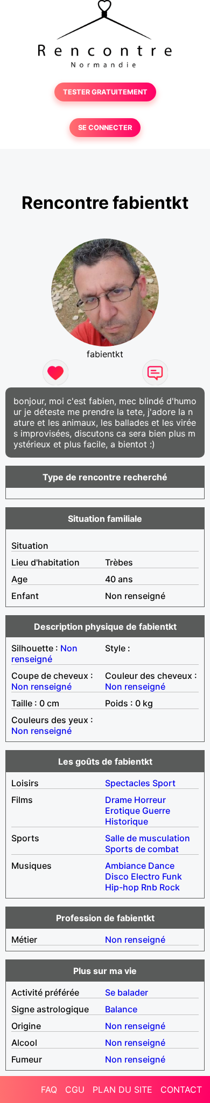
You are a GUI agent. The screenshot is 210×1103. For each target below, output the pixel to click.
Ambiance (125, 865)
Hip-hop (122, 887)
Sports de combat (142, 848)
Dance (161, 865)
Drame (118, 799)
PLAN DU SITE (122, 1089)
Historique (126, 821)
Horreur (150, 799)
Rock (169, 887)
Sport (164, 783)
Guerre (156, 810)
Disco (117, 876)
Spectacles (127, 783)
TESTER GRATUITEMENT (105, 92)
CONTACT (181, 1089)
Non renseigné (44, 653)
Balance (121, 1009)
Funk (172, 876)
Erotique (122, 810)
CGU (75, 1089)
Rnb (149, 887)
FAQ (49, 1089)
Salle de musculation (147, 838)
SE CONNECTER (105, 128)
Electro (145, 876)
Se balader (126, 992)
